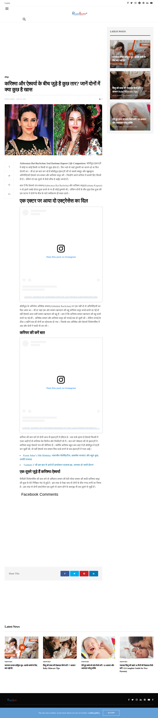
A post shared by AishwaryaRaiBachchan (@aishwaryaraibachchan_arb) (65, 428)
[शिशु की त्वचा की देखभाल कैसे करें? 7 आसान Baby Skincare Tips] (130, 85)
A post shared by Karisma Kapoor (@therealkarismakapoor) (61, 297)
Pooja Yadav (10, 99)
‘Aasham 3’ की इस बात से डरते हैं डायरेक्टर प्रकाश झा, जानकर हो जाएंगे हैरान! (58, 465)
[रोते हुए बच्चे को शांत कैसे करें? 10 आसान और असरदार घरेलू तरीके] (130, 116)
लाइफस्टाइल (8, 661)
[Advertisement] (53, 50)
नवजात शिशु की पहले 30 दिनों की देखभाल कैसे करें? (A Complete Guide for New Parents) (136, 668)
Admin (114, 64)
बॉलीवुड (7, 77)
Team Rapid (117, 95)
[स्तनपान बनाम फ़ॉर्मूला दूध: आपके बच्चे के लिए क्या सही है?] (130, 54)
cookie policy (94, 713)
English (7, 3)
